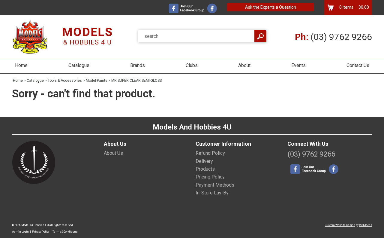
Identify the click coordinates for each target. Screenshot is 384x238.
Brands (137, 65)
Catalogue (78, 65)
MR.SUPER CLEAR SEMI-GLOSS (136, 80)
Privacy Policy (40, 231)
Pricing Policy (210, 177)
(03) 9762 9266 (333, 37)
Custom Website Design (340, 225)
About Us (113, 153)
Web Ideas (365, 225)
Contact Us (357, 65)
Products (205, 169)
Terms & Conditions (64, 231)
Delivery (204, 161)
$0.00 (363, 7)
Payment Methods (215, 185)
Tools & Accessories (65, 80)
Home (21, 65)
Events (298, 65)
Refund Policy (210, 153)
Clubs (192, 65)
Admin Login (20, 231)
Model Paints (96, 80)
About (244, 65)
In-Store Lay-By (212, 193)
